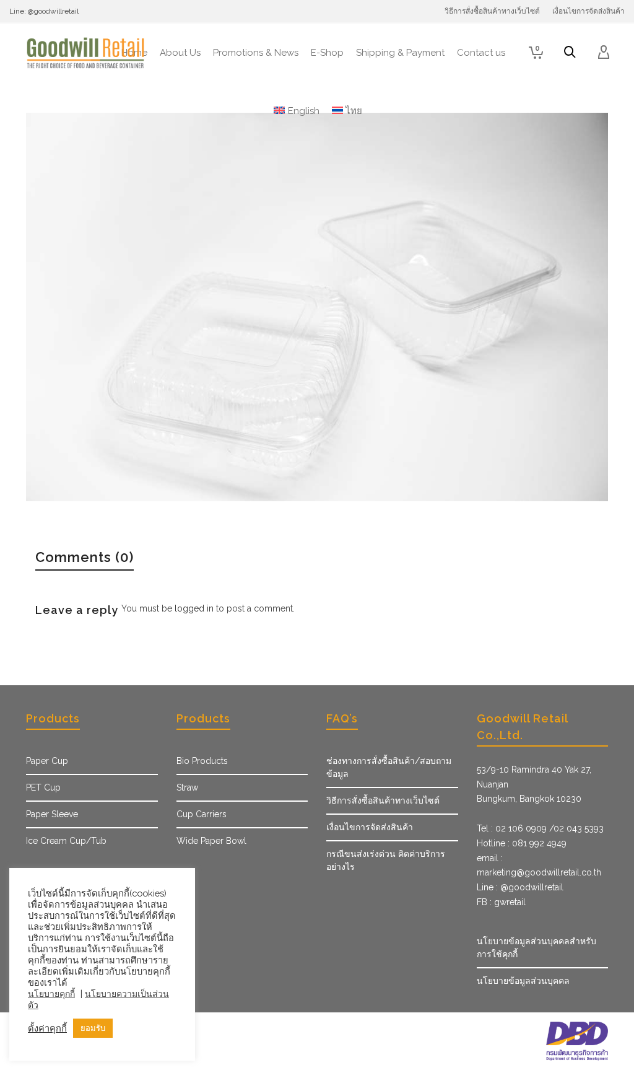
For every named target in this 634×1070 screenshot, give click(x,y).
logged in (194, 608)
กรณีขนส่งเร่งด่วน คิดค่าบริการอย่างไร (385, 860)
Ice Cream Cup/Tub (66, 841)
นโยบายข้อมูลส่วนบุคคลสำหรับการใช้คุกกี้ (536, 947)
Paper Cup (47, 761)
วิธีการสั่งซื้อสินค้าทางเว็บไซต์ (383, 800)
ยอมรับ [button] (92, 1028)
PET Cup (43, 787)
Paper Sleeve (52, 814)
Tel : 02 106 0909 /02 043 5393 (540, 828)
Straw (187, 787)
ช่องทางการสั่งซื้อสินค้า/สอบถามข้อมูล (388, 767)
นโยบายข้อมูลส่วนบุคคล (523, 981)
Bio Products (202, 761)
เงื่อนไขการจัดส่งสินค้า (369, 827)
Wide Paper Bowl (211, 841)
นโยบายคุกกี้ (51, 994)
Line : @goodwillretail (520, 887)
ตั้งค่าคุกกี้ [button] (47, 1028)
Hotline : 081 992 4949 (522, 843)
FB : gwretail (501, 902)
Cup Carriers (201, 814)
